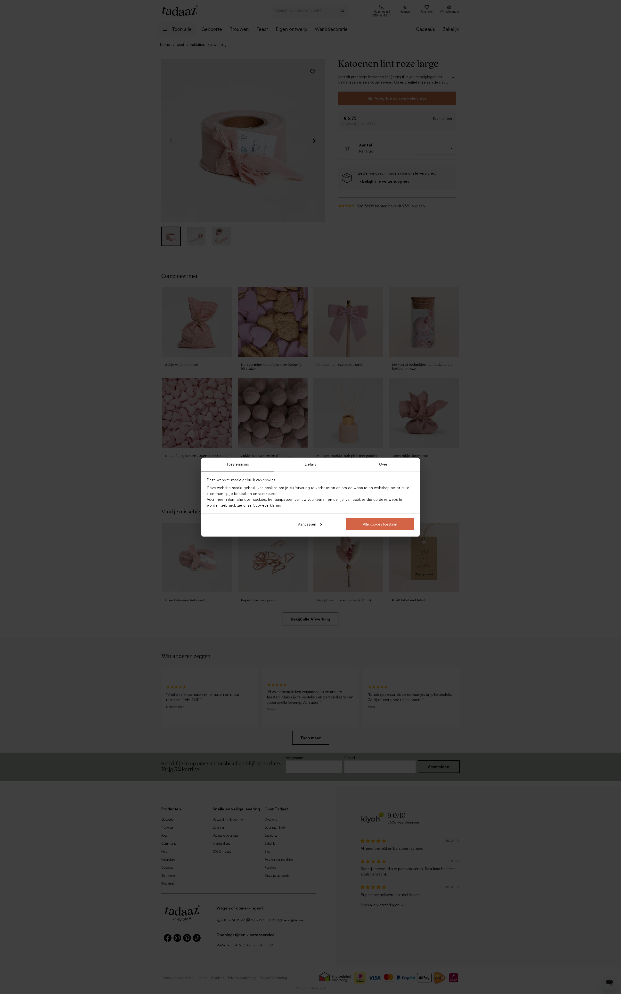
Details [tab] (310, 464)
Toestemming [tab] (237, 464)
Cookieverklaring (267, 505)
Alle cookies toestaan (380, 524)
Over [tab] (383, 464)
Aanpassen (307, 524)
